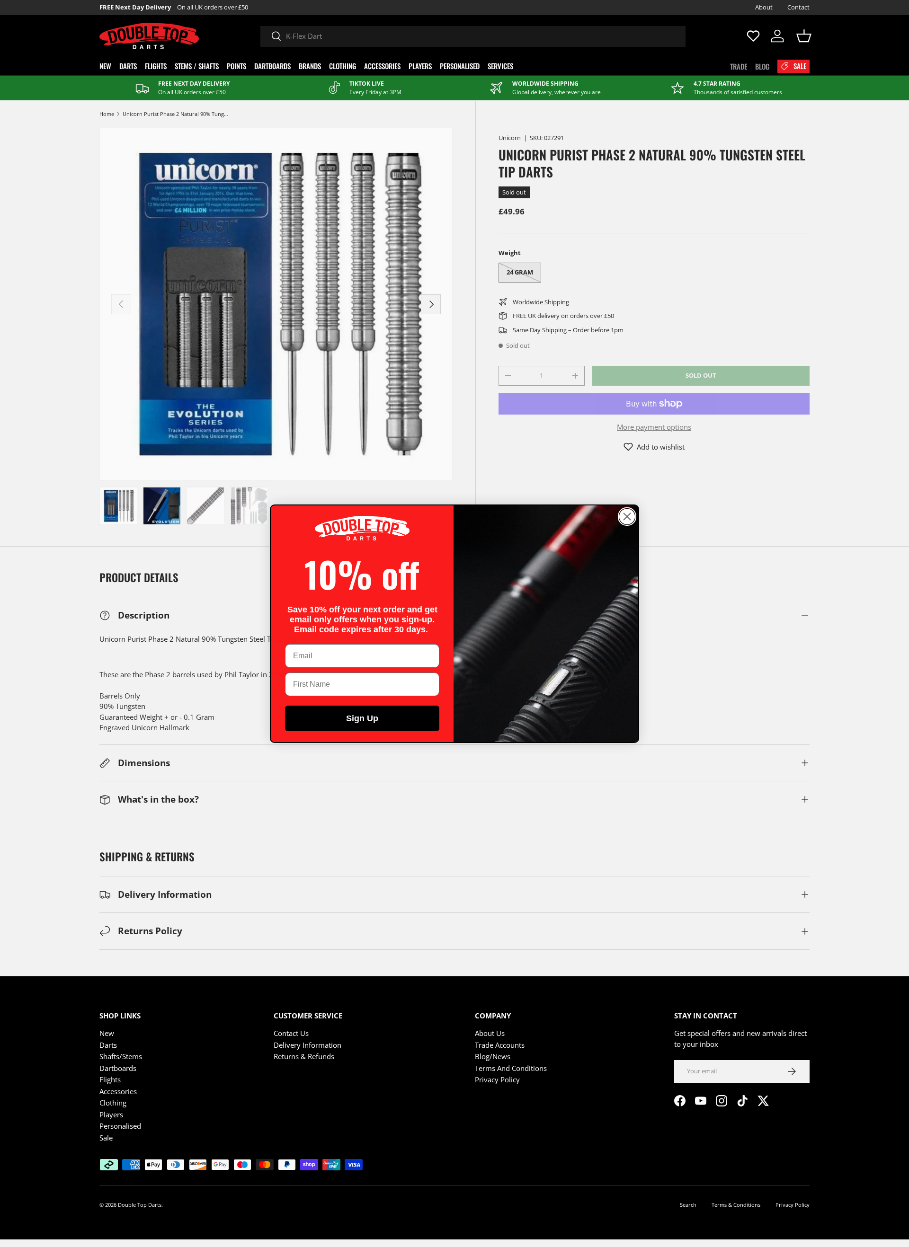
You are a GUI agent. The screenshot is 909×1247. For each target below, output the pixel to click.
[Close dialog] (627, 516)
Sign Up (362, 718)
